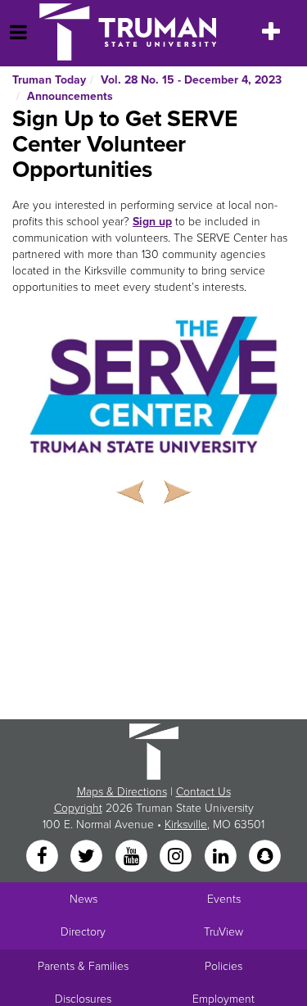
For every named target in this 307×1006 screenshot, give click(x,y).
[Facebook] (43, 857)
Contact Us (203, 792)
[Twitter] (88, 857)
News (83, 899)
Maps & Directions (122, 792)
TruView (223, 932)
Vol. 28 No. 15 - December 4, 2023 (191, 80)
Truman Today (49, 80)
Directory (83, 932)
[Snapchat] (264, 857)
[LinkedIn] (222, 857)
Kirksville (186, 825)
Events (224, 899)
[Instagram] (178, 857)
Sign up (152, 222)
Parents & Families (83, 966)
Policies (223, 966)
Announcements (70, 96)
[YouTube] (133, 857)
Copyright (78, 808)
